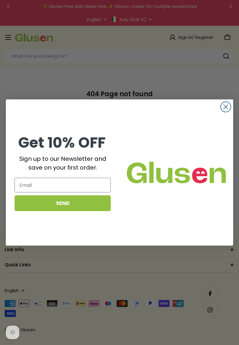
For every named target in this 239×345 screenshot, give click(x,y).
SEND (63, 203)
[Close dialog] (226, 107)
